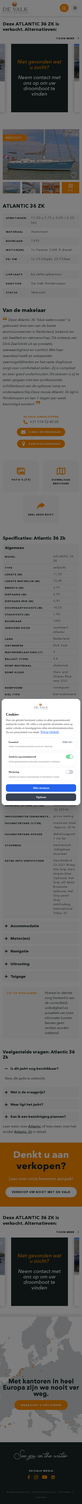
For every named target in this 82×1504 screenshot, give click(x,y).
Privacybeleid (50, 732)
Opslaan (41, 797)
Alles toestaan (41, 787)
